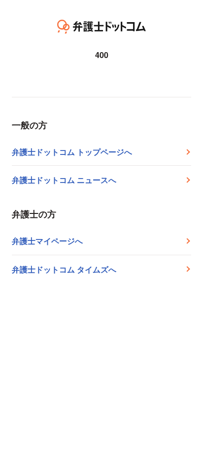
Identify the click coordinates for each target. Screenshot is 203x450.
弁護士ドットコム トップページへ (72, 151)
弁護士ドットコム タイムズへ (64, 269)
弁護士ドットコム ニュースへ (64, 179)
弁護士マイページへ (47, 240)
